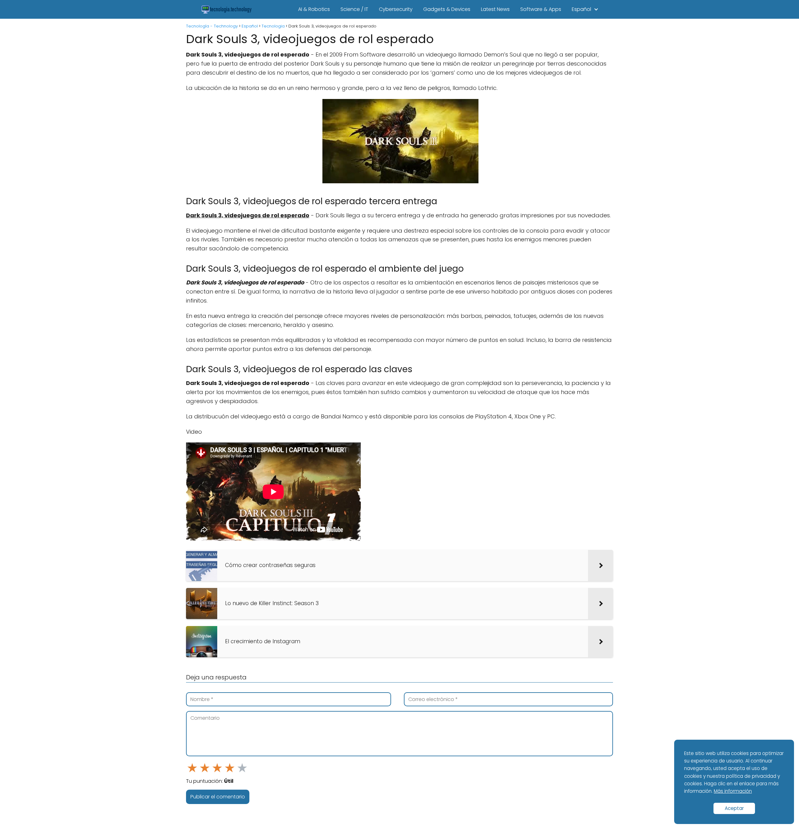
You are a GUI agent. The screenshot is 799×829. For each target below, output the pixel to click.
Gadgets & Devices (446, 9)
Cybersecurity (396, 9)
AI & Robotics (314, 9)
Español (581, 9)
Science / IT (354, 9)
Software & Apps (540, 9)
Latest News (495, 9)
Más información (733, 791)
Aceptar (734, 808)
